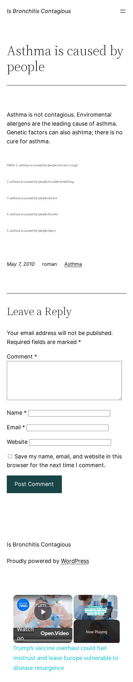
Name (17, 412)
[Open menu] (123, 11)
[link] (23, 605)
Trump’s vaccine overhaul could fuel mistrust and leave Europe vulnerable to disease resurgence (41, 604)
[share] (60, 602)
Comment (22, 356)
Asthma (73, 264)
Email (16, 427)
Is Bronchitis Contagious (39, 11)
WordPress (75, 561)
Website (17, 442)
